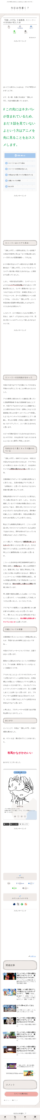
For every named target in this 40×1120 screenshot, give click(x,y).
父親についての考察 (14, 180)
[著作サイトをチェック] (15, 816)
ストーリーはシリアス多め (16, 163)
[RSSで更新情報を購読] (25, 816)
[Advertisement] (20, 62)
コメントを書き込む (21, 1093)
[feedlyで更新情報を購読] (21, 816)
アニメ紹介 (15, 824)
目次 (18, 155)
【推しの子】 (24, 824)
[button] (25, 32)
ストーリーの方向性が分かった (17, 169)
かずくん (20, 806)
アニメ (7, 824)
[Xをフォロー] (18, 816)
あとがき (11, 186)
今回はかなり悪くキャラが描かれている (20, 175)
